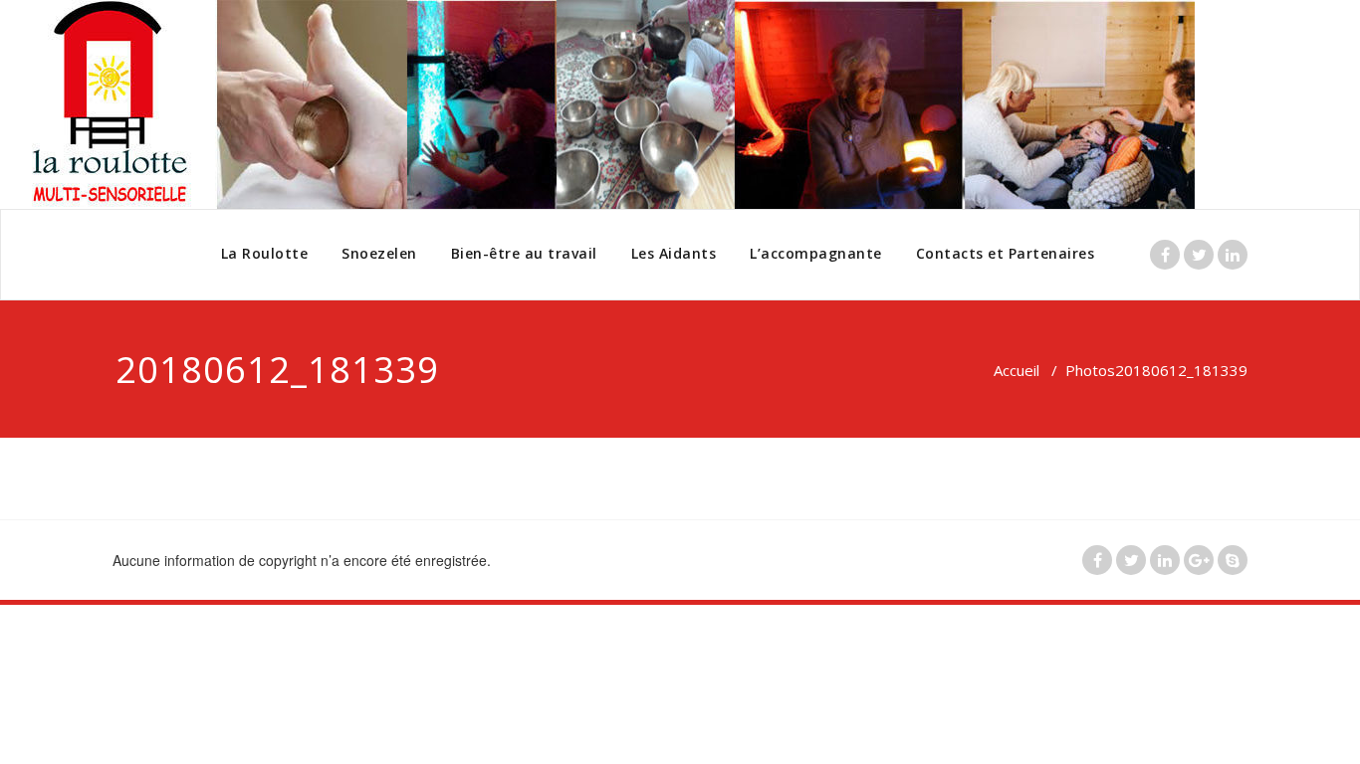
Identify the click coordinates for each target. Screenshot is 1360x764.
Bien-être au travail (524, 253)
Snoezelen (379, 253)
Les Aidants (674, 253)
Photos (1090, 370)
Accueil (1016, 370)
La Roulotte (265, 253)
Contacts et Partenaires (1005, 253)
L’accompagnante (816, 253)
